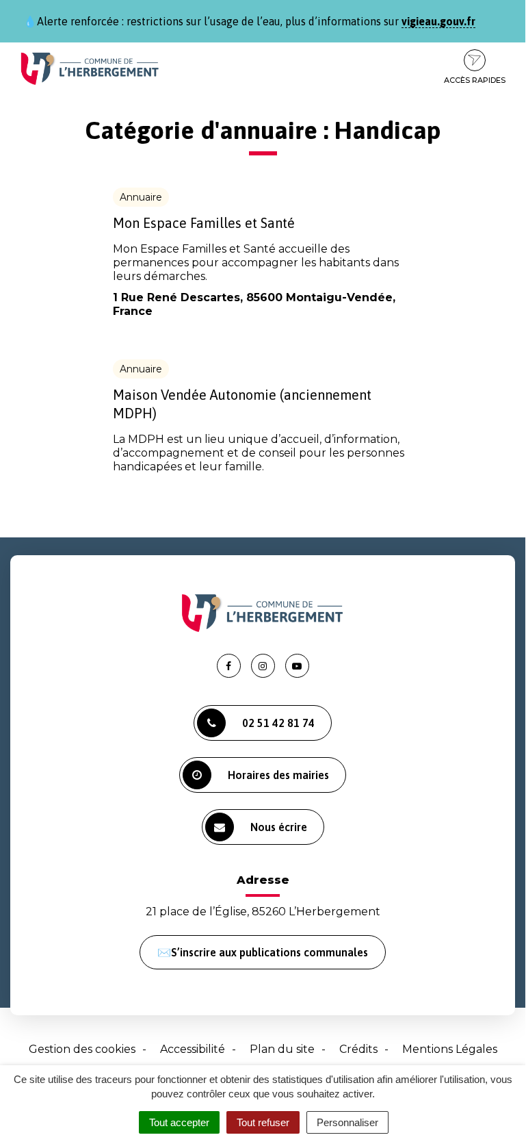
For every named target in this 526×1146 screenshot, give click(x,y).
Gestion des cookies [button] (82, 1049)
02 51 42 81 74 (278, 723)
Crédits (358, 1049)
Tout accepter (179, 1122)
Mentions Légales (449, 1049)
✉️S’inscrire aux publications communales (262, 952)
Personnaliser (347, 1122)
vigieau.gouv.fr (438, 21)
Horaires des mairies (278, 775)
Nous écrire (278, 827)
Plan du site (282, 1049)
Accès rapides (474, 80)
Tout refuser (263, 1122)
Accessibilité (192, 1049)
